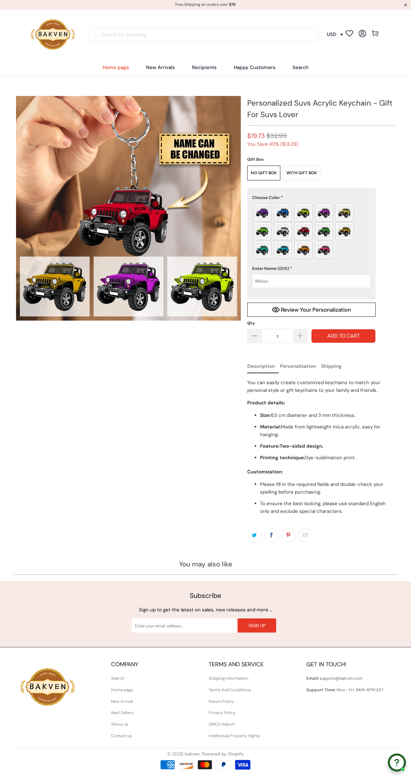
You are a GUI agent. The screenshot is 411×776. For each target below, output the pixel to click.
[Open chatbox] (397, 763)
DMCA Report (222, 724)
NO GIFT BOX (264, 173)
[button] (204, 67)
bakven (192, 754)
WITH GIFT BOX (301, 173)
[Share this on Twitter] (254, 535)
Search (117, 678)
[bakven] (53, 34)
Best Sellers (122, 712)
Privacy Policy (222, 712)
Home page (122, 690)
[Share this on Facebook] (271, 535)
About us (119, 724)
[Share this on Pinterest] (288, 535)
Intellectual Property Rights (234, 735)
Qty (251, 323)
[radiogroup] (311, 231)
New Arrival (122, 701)
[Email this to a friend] (305, 535)
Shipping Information (228, 678)
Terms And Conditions (230, 690)
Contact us (121, 735)
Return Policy (221, 701)
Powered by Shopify (223, 754)
